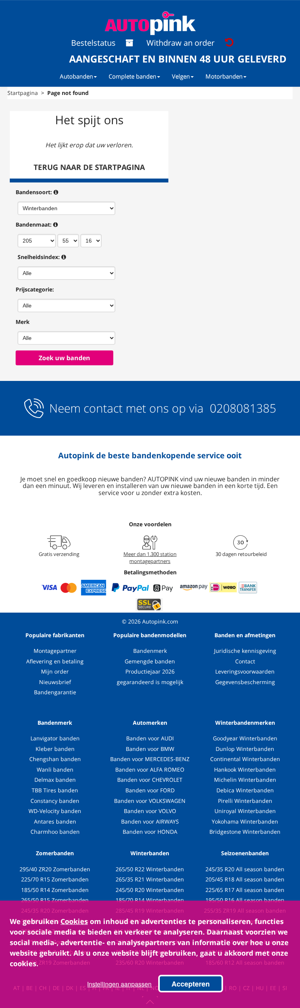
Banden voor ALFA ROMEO (149, 769)
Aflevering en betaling (55, 661)
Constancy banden (54, 800)
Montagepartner (55, 650)
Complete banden (132, 76)
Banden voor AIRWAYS (150, 821)
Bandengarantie (55, 692)
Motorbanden (224, 76)
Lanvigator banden (55, 738)
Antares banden (55, 821)
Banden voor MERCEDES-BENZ (149, 759)
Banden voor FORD (150, 790)
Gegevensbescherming (245, 682)
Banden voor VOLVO (150, 811)
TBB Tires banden (55, 790)
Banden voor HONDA (150, 831)
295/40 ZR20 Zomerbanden (55, 869)
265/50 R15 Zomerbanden (55, 900)
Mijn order (55, 671)
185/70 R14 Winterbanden (150, 900)
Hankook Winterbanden (245, 769)
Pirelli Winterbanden (245, 800)
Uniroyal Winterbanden (245, 811)
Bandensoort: (34, 192)
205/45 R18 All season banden (244, 879)
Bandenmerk (150, 650)
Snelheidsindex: (39, 257)
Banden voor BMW (150, 748)
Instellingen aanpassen (119, 983)
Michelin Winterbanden (245, 779)
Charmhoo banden (55, 831)
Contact (245, 661)
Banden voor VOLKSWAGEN (150, 800)
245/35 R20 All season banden (244, 869)
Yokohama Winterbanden (245, 821)
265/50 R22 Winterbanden (150, 869)
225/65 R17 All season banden (244, 890)
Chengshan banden (55, 759)
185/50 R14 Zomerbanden (55, 890)
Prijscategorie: (35, 289)
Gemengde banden (150, 661)
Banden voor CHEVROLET (149, 779)
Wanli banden (55, 769)
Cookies (74, 921)
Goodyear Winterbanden (245, 738)
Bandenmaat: (34, 224)
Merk (23, 321)
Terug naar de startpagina (89, 167)
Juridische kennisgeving (245, 650)
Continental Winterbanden (245, 759)
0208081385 (241, 408)
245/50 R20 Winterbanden (150, 890)
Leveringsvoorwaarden (245, 671)
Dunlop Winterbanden (245, 748)
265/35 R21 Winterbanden (150, 879)
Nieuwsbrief (55, 682)
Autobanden (76, 76)
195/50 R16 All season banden (244, 900)
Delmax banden (55, 779)
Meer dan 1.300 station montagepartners (150, 557)
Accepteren (190, 984)
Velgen (181, 76)
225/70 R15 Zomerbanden (55, 879)
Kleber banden (55, 748)
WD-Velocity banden (55, 811)
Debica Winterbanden (245, 790)
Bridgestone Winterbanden (244, 831)
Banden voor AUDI (150, 738)
